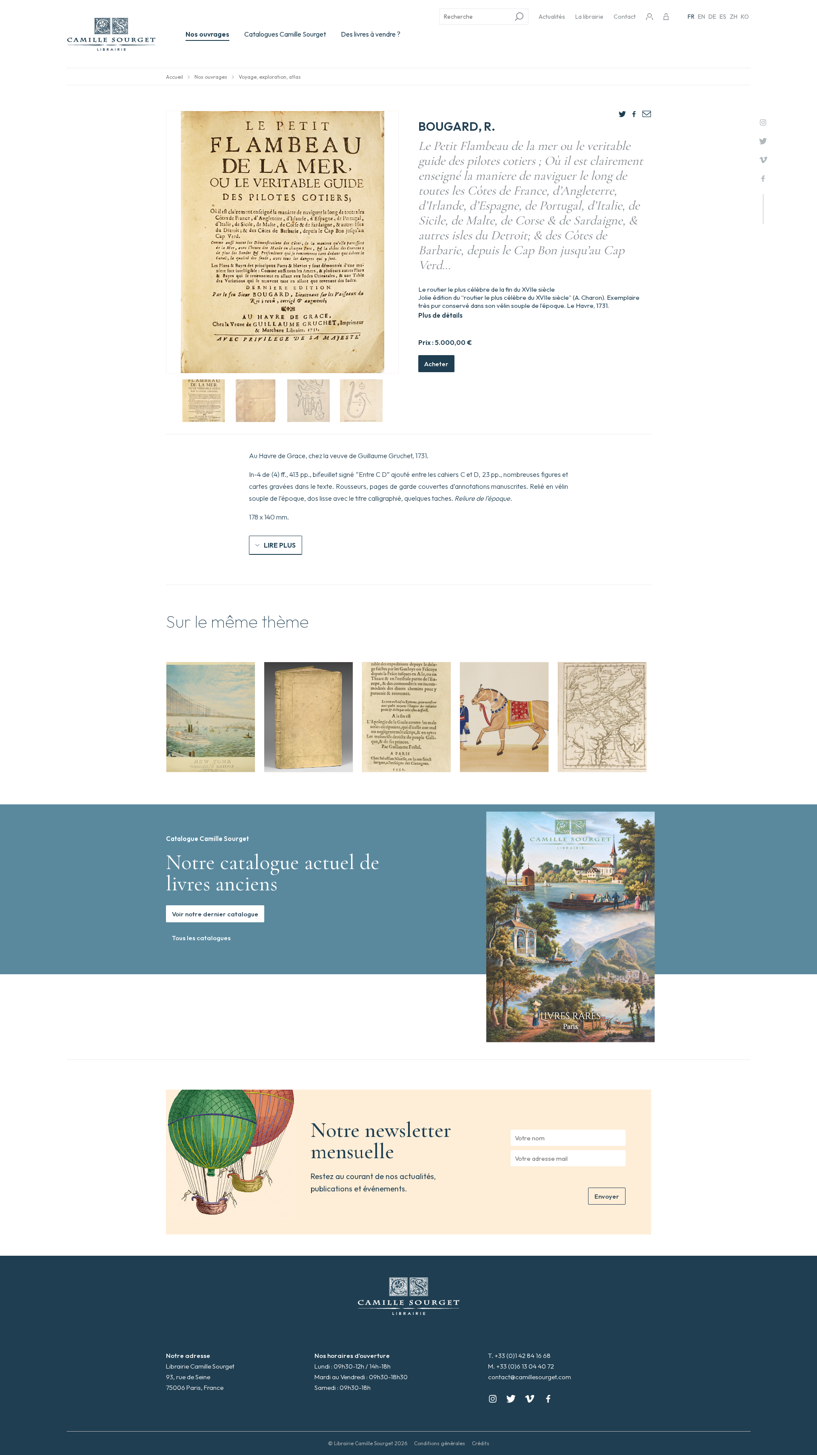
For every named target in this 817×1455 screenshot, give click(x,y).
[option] (210, 717)
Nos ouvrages (207, 34)
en (701, 16)
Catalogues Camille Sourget (285, 34)
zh (733, 16)
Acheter (436, 364)
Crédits (480, 1443)
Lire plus (280, 545)
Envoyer (606, 1196)
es (723, 16)
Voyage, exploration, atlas (270, 77)
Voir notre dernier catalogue (215, 914)
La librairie (589, 16)
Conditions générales (439, 1443)
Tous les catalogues (201, 938)
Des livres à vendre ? (370, 34)
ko (745, 16)
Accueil (174, 77)
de (712, 16)
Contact (625, 16)
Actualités (552, 16)
